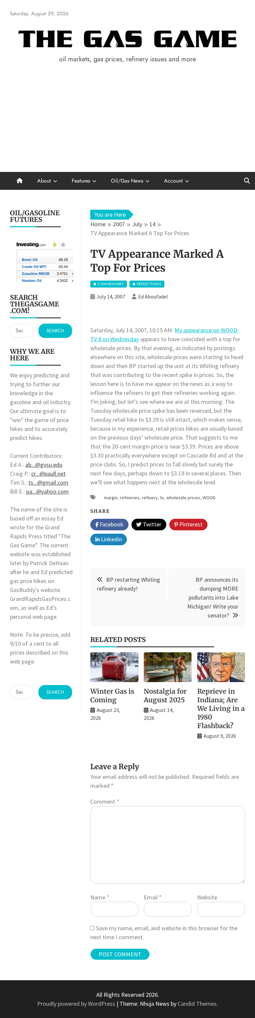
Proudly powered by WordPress (77, 1003)
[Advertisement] (127, 122)
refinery (150, 498)
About (44, 181)
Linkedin (111, 539)
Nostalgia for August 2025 (165, 695)
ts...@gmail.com (48, 482)
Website (207, 897)
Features (81, 181)
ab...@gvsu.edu (43, 464)
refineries (129, 498)
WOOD (209, 498)
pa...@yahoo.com (47, 491)
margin (111, 498)
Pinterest (190, 524)
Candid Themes (197, 1003)
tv (162, 498)
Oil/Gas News (127, 181)
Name (99, 897)
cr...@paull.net (48, 473)
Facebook (111, 524)
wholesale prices (183, 498)
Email (153, 897)
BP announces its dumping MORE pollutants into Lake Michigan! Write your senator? (212, 597)
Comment (104, 801)
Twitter (151, 524)
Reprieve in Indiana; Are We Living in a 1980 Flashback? (221, 708)
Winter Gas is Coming (112, 695)
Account (173, 181)
